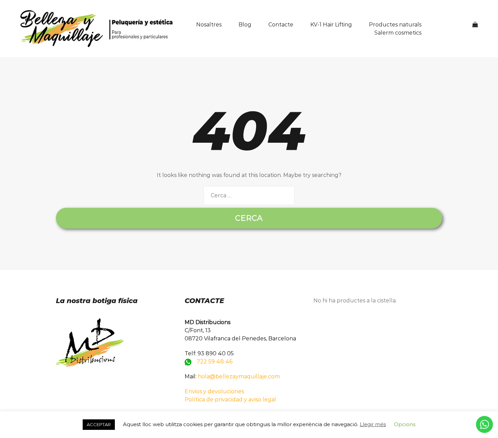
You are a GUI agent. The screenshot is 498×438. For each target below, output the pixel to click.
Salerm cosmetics (397, 32)
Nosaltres (209, 24)
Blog (244, 24)
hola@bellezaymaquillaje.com (239, 376)
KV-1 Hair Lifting (331, 24)
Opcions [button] (404, 424)
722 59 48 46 (214, 361)
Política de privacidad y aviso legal (230, 399)
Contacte (280, 24)
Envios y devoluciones (214, 391)
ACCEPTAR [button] (99, 424)
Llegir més (373, 424)
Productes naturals (395, 24)
